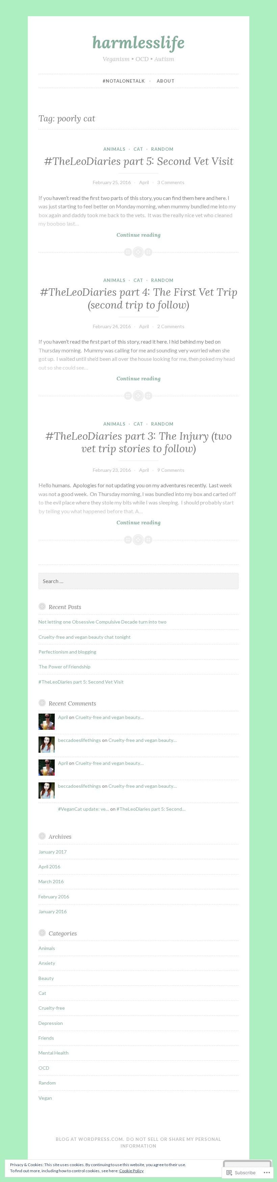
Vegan (45, 1098)
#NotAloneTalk (124, 81)
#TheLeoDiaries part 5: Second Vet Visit (138, 161)
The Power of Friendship (65, 666)
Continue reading (99, 235)
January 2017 (53, 852)
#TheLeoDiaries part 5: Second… (151, 809)
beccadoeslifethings (79, 740)
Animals (114, 149)
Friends (46, 1038)
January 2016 (53, 911)
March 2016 (51, 881)
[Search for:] (138, 581)
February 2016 (54, 896)
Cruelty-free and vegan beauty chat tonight (85, 637)
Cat (138, 149)
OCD (44, 1068)
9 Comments (170, 470)
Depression (51, 1023)
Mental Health (54, 1053)
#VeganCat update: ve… (83, 809)
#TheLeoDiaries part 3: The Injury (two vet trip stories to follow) (138, 442)
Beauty (46, 978)
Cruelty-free (52, 1008)
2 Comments (170, 326)
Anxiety (47, 963)
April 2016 (49, 866)
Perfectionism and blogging (67, 652)
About (166, 81)
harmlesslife (138, 42)
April (144, 182)
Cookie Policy (131, 1170)
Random (162, 149)
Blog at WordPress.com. (90, 1139)
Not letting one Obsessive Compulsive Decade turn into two (103, 622)
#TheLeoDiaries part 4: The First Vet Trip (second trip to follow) (138, 298)
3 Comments (170, 182)
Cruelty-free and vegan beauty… (109, 717)
